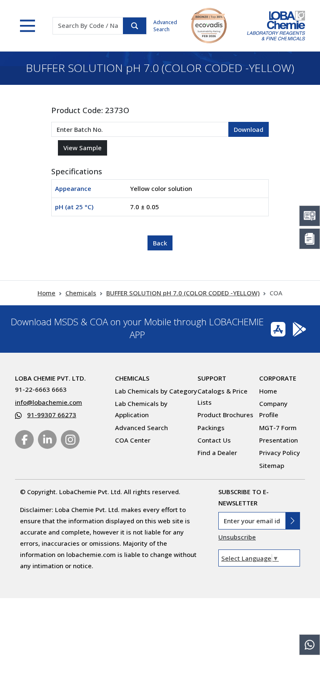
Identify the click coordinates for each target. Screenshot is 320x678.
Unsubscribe (237, 537)
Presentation (278, 440)
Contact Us (214, 440)
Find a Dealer (217, 452)
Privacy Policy (279, 452)
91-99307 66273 (51, 415)
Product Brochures (225, 415)
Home (46, 293)
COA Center (132, 440)
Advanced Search (165, 26)
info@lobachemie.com (48, 402)
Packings (211, 427)
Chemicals (80, 293)
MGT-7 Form (278, 427)
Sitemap (271, 465)
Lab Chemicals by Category (156, 391)
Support (212, 378)
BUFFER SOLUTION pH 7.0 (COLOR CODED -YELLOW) (183, 293)
